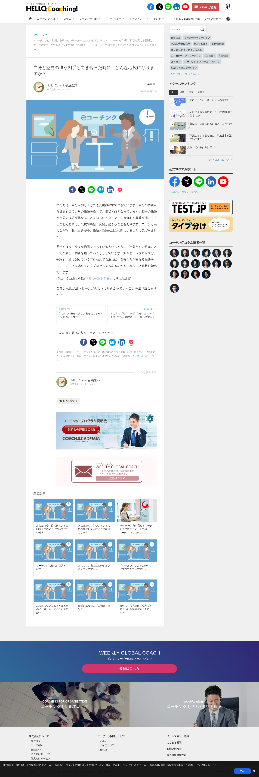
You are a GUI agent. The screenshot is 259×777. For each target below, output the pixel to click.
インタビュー (114, 18)
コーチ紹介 (37, 745)
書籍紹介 (36, 749)
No (254, 771)
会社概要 (36, 740)
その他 (157, 18)
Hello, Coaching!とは (187, 18)
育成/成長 (223, 56)
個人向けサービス (41, 758)
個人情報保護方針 (176, 755)
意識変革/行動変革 (180, 44)
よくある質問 (174, 742)
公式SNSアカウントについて (185, 191)
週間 (182, 92)
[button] (228, 18)
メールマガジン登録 (178, 736)
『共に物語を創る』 (98, 278)
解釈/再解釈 (218, 44)
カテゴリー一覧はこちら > (185, 74)
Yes (242, 771)
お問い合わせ (213, 18)
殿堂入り (202, 92)
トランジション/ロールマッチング (202, 62)
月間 (191, 92)
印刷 (152, 84)
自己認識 (175, 38)
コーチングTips (89, 18)
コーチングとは (46, 18)
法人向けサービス (41, 754)
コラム (67, 18)
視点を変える (70, 400)
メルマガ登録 (207, 7)
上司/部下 (176, 62)
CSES (103, 740)
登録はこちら (129, 668)
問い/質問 (210, 56)
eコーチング (40, 35)
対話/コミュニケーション (184, 68)
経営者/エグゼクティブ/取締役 (186, 50)
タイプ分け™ (107, 745)
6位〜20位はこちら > (221, 159)
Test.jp (103, 749)
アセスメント (138, 18)
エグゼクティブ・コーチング (186, 56)
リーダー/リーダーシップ (197, 38)
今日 (173, 92)
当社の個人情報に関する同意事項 (167, 765)
